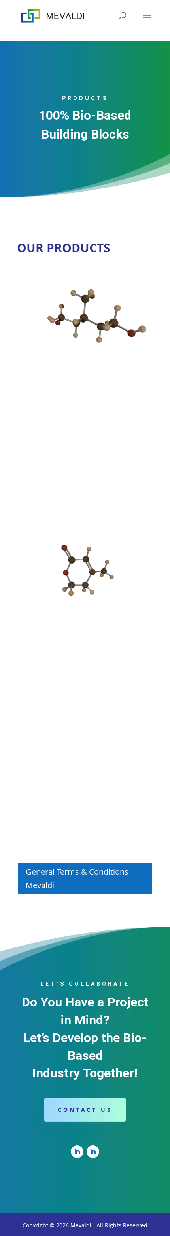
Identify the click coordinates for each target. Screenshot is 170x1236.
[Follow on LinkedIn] (77, 1151)
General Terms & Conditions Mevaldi (77, 878)
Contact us (85, 1109)
